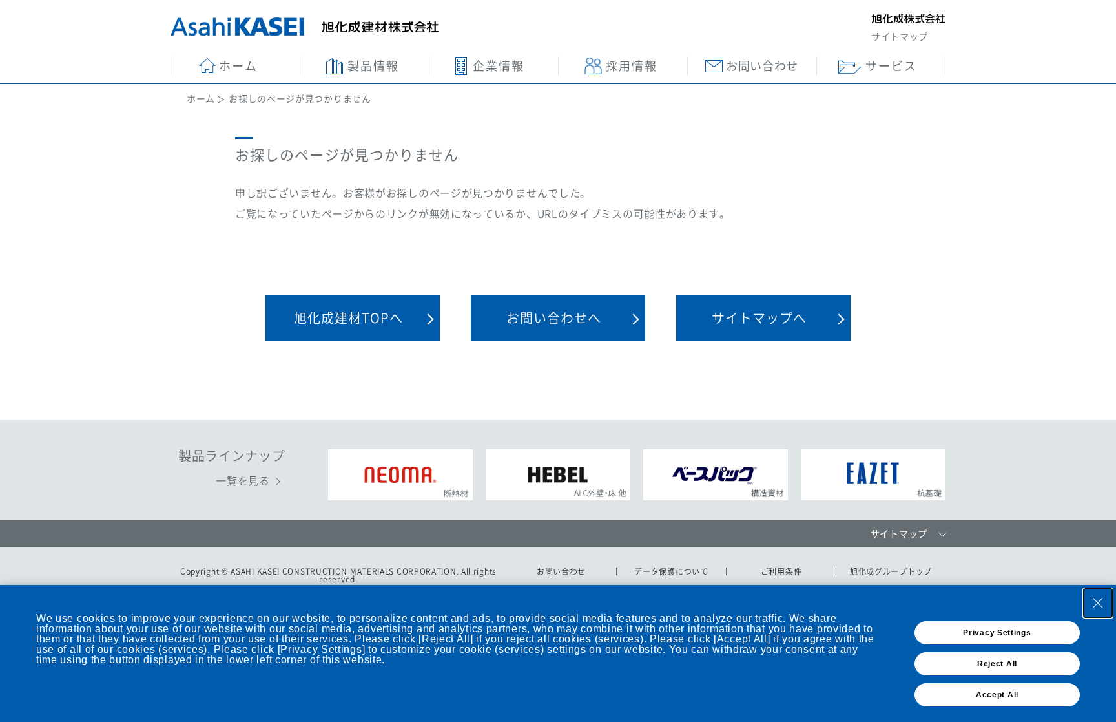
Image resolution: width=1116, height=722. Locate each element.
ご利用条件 (781, 571)
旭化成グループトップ (891, 571)
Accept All (997, 694)
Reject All (997, 663)
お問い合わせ (561, 571)
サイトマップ (899, 36)
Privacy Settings (997, 632)
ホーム (201, 98)
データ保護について (671, 571)
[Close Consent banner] (1098, 603)
